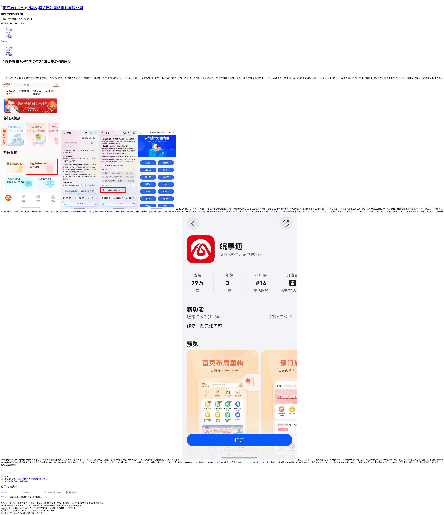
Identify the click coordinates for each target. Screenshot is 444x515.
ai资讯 (8, 32)
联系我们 (9, 37)
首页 (7, 28)
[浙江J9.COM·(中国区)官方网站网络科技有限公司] (222, 8)
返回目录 (4, 476)
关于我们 (9, 30)
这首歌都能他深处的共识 (18, 481)
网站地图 (71, 508)
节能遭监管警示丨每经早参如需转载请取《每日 (27, 479)
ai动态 (8, 35)
